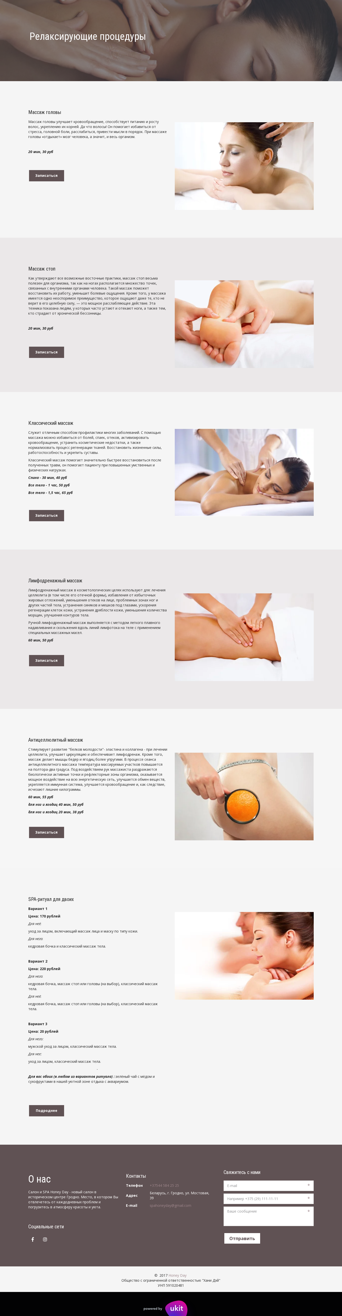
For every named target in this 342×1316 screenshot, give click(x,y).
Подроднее (46, 1110)
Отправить (242, 1238)
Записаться (46, 175)
